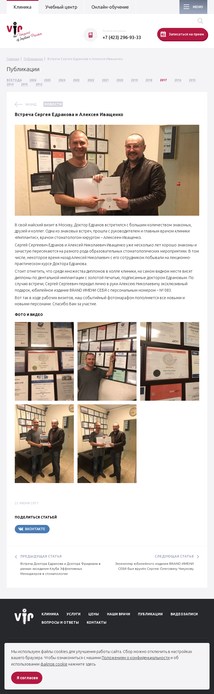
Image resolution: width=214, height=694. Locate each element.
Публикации (33, 59)
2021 (105, 80)
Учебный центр (61, 6)
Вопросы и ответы (60, 622)
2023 (76, 80)
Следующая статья (174, 556)
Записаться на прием (186, 34)
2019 (134, 80)
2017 (163, 80)
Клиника (22, 6)
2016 (177, 80)
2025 (47, 80)
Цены (93, 614)
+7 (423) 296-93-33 (122, 37)
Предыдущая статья (41, 556)
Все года (14, 80)
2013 (24, 84)
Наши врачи (118, 614)
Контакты (96, 622)
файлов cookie (53, 664)
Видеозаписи (184, 614)
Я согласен (27, 678)
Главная (13, 59)
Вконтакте (35, 529)
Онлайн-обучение (110, 6)
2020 (119, 80)
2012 (39, 84)
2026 (33, 80)
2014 (10, 84)
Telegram (66, 529)
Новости (53, 104)
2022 (90, 80)
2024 (62, 80)
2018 (148, 80)
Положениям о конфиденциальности (136, 657)
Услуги (74, 614)
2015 (192, 80)
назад (30, 104)
